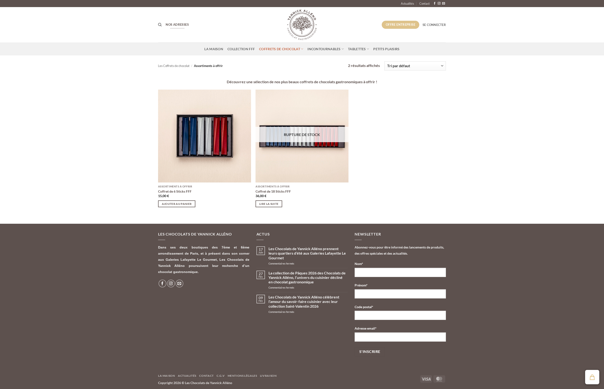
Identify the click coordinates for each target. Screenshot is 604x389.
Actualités (407, 3)
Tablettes (357, 49)
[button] (434, 25)
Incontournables (323, 49)
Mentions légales (242, 375)
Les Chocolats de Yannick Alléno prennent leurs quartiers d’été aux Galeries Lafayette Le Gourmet (307, 253)
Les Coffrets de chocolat (173, 66)
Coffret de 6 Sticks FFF (175, 191)
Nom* (359, 264)
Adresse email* (366, 328)
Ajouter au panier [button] (177, 203)
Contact (424, 3)
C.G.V (221, 375)
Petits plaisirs (386, 49)
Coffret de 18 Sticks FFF (273, 191)
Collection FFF (241, 49)
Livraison (268, 375)
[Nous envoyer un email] (443, 3)
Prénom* (361, 285)
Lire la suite (269, 203)
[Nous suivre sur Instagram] (439, 3)
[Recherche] (160, 24)
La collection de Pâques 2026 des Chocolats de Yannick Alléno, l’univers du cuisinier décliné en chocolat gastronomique (307, 277)
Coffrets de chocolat (279, 49)
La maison (213, 49)
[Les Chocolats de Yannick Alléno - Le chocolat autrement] (302, 24)
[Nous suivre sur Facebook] (434, 3)
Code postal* (364, 307)
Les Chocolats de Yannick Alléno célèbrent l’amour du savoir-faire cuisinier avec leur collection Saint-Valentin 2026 (303, 301)
